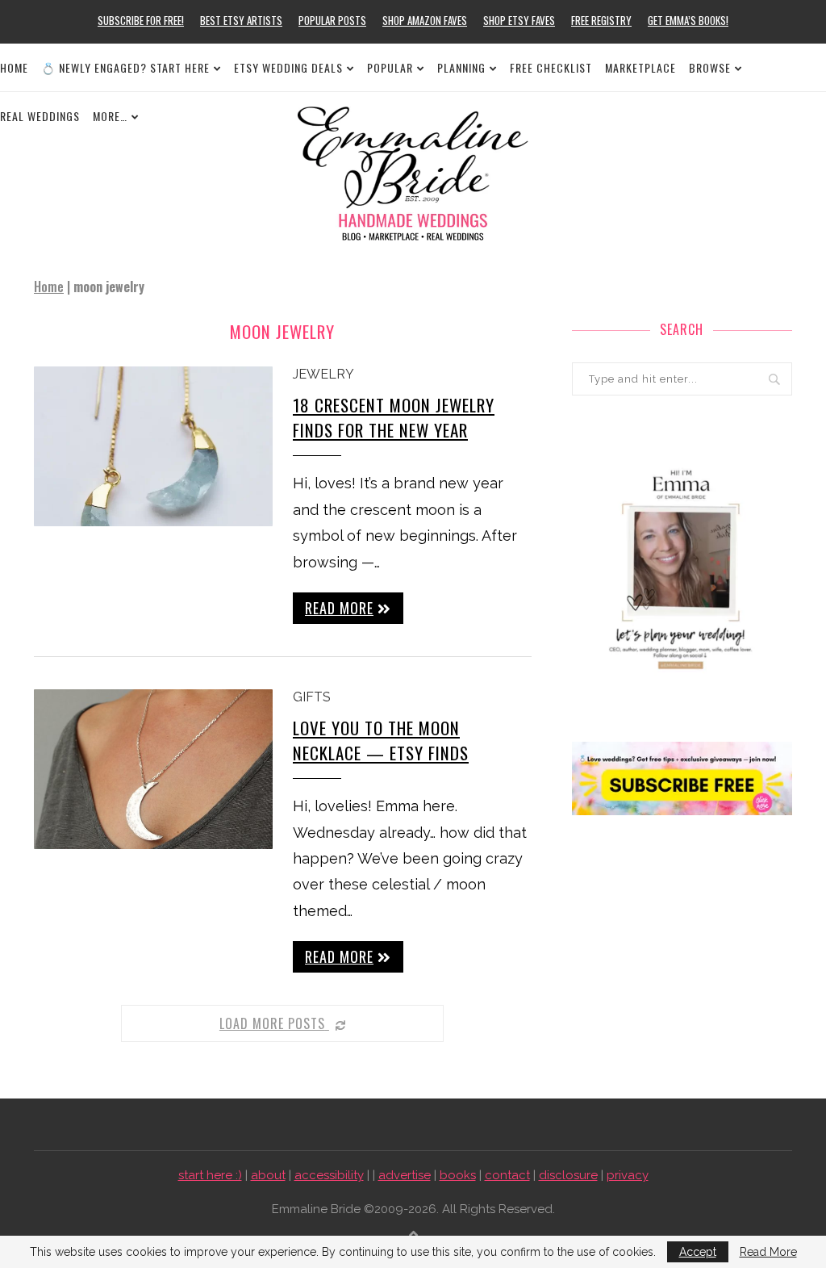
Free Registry (601, 20)
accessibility (329, 1175)
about (268, 1175)
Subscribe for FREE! (141, 20)
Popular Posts (332, 20)
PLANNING (461, 67)
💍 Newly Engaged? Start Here (125, 67)
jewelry (323, 374)
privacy (628, 1175)
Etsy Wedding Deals (288, 67)
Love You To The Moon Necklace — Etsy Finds (381, 740)
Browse (710, 67)
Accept (697, 1251)
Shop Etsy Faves (519, 20)
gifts (312, 697)
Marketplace (640, 67)
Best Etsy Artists (241, 20)
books (458, 1175)
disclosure (568, 1175)
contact (507, 1175)
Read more (339, 607)
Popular (390, 67)
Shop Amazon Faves (424, 20)
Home (14, 67)
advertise (404, 1175)
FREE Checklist (551, 67)
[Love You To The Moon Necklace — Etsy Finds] (153, 769)
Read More (768, 1252)
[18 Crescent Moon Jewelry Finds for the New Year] (153, 446)
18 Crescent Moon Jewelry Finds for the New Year (393, 417)
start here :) (210, 1175)
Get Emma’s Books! (688, 20)
